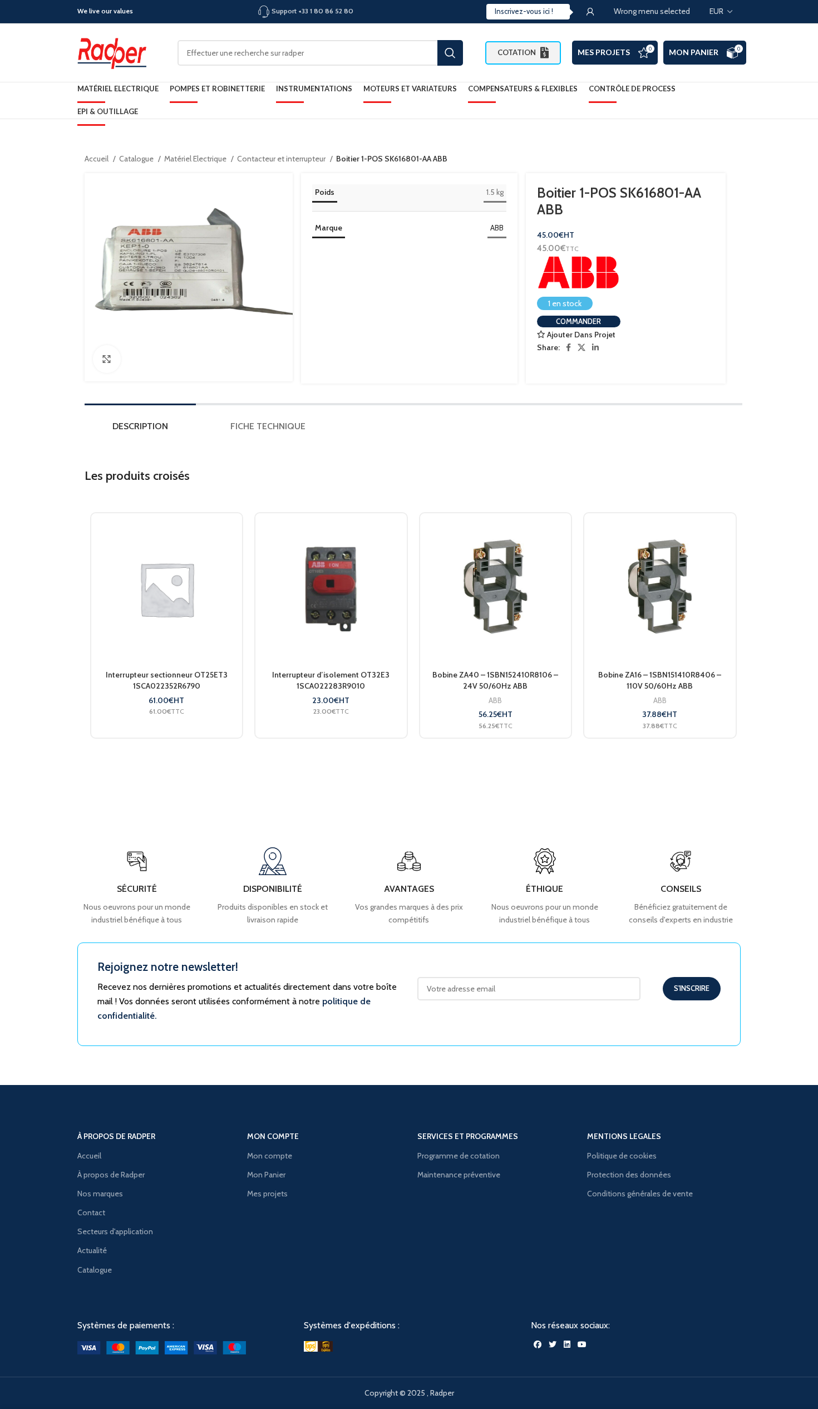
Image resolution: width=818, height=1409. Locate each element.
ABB (497, 228)
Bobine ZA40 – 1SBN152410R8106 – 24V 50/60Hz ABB (495, 680)
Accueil (97, 159)
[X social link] (581, 347)
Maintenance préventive (458, 1175)
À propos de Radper (111, 1175)
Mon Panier (693, 52)
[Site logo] (116, 52)
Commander (578, 321)
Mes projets (267, 1194)
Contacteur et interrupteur (282, 159)
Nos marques (100, 1194)
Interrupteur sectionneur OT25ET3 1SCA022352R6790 (167, 680)
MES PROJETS (604, 52)
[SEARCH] (450, 53)
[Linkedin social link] (595, 347)
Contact (91, 1212)
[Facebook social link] (568, 347)
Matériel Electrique (196, 159)
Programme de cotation (458, 1156)
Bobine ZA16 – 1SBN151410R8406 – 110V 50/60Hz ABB (659, 680)
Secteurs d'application (115, 1231)
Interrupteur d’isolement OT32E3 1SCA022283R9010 (331, 680)
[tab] (140, 429)
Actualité (92, 1250)
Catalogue (137, 159)
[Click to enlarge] (107, 359)
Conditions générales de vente (640, 1194)
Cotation (516, 52)
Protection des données (629, 1175)
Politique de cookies (622, 1156)
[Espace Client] (590, 12)
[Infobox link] (681, 886)
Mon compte (269, 1156)
